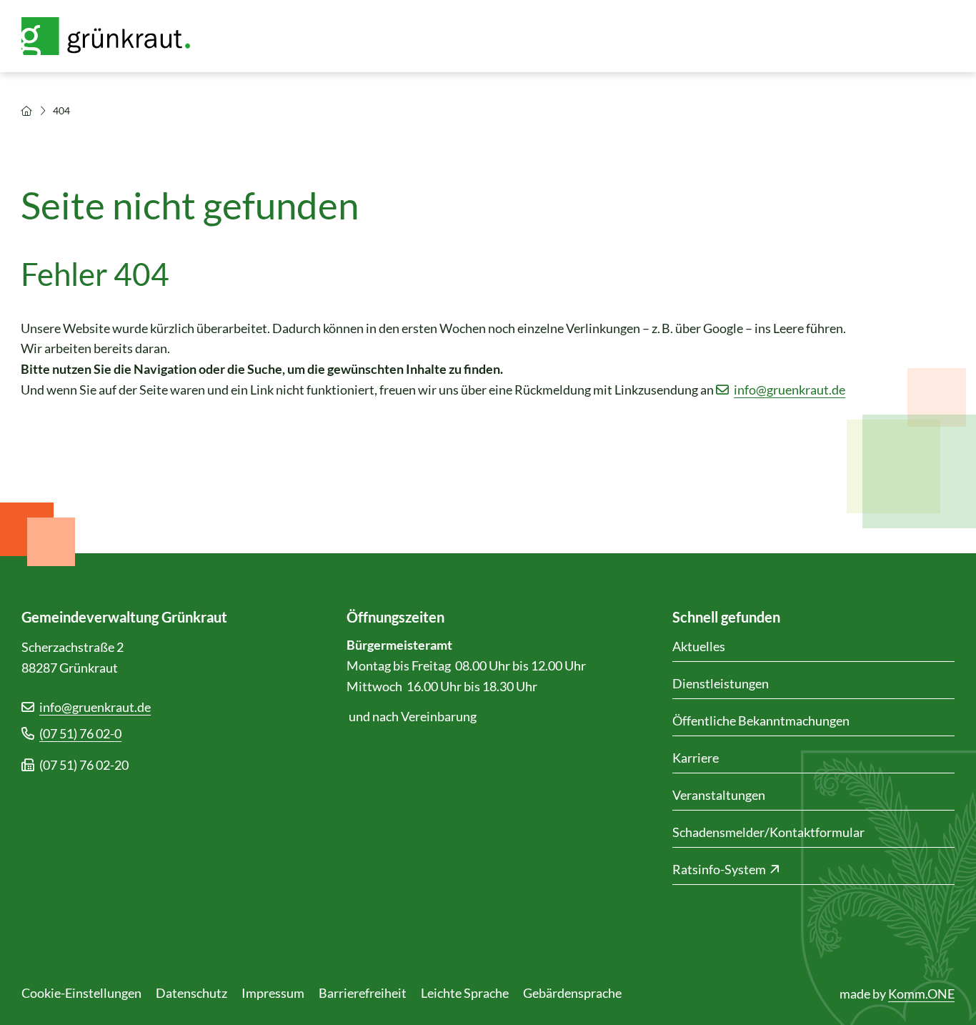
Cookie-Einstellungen (81, 993)
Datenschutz (191, 993)
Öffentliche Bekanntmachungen (761, 720)
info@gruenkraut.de (789, 389)
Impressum (272, 993)
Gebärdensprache (572, 993)
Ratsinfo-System (719, 869)
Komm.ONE (921, 993)
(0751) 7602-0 (80, 733)
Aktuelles (698, 646)
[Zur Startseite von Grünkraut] (114, 36)
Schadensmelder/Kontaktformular (768, 832)
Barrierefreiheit (363, 993)
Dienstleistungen (720, 683)
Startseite (26, 111)
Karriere (695, 758)
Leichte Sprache (465, 993)
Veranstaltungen (718, 795)
